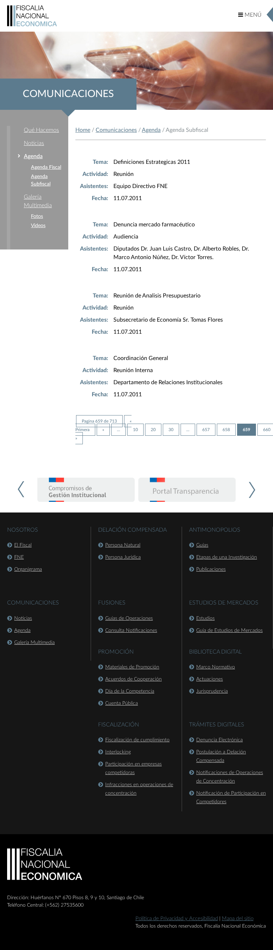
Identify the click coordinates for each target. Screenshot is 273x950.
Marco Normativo (215, 667)
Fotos (37, 216)
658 (226, 430)
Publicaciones (211, 569)
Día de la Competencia (129, 691)
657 (206, 430)
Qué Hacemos (41, 130)
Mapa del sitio (237, 918)
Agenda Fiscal (46, 167)
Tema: (100, 162)
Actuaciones (209, 679)
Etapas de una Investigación (226, 557)
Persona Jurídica (123, 557)
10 (135, 430)
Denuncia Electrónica (219, 739)
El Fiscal (23, 545)
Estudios (205, 618)
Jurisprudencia (212, 691)
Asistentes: (94, 186)
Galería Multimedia (34, 642)
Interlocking (118, 752)
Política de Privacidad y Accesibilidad (176, 918)
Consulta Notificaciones (131, 630)
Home (82, 130)
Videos (38, 225)
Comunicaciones (116, 130)
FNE (19, 557)
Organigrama (28, 569)
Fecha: (100, 198)
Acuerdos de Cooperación (133, 679)
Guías (202, 545)
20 (153, 430)
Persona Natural (122, 545)
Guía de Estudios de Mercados (229, 630)
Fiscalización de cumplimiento (137, 739)
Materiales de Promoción (132, 667)
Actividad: (95, 174)
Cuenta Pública (121, 703)
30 (170, 430)
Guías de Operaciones (129, 618)
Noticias (34, 143)
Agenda (33, 156)
